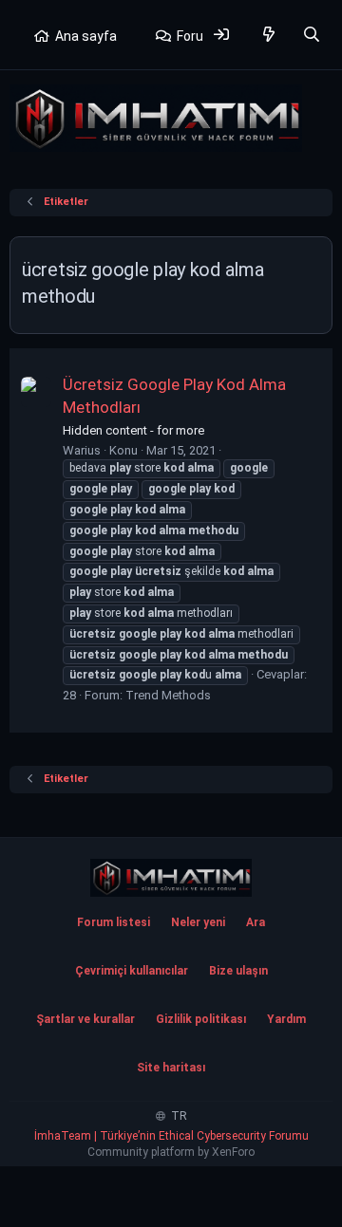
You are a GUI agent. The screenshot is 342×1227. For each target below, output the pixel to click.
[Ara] (311, 34)
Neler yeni (198, 922)
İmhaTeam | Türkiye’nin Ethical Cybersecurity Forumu (171, 1136)
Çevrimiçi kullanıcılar (131, 970)
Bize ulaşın (238, 970)
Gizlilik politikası (201, 1019)
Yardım (286, 1019)
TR (177, 1116)
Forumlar (204, 36)
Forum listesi (113, 922)
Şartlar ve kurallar (85, 1019)
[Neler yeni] (269, 34)
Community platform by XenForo (171, 1152)
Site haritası (171, 1067)
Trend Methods (168, 695)
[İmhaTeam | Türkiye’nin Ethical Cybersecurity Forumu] (171, 878)
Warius (82, 450)
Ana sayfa (86, 36)
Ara (255, 922)
